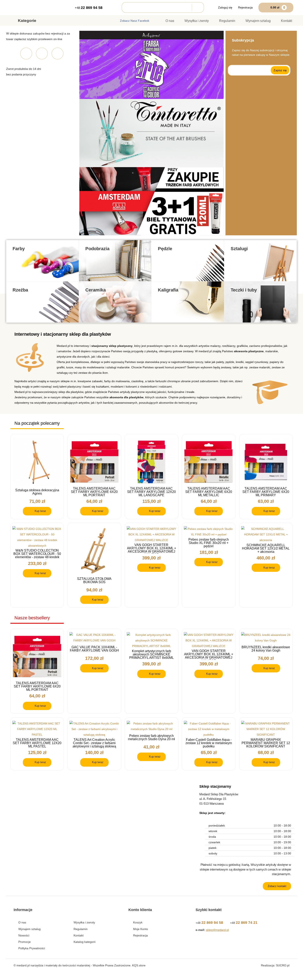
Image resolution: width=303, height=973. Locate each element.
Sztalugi (239, 248)
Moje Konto (140, 929)
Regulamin (227, 21)
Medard (27, 7)
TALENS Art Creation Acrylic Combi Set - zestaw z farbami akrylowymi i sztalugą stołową (94, 743)
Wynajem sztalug (258, 21)
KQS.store (139, 965)
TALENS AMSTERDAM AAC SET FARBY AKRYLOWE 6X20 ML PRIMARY (265, 492)
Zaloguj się (225, 7)
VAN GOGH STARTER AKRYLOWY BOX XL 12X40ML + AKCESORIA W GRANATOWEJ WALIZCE (151, 548)
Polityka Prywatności (31, 948)
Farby (19, 248)
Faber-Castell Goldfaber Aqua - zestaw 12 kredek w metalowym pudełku (209, 743)
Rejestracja (245, 7)
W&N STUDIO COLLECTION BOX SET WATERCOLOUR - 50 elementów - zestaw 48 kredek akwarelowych (37, 554)
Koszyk (137, 922)
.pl (282, 965)
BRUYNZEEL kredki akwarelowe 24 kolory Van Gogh (266, 649)
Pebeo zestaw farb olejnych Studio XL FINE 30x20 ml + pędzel (208, 543)
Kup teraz (40, 511)
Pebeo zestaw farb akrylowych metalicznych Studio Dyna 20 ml (151, 737)
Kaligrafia (168, 290)
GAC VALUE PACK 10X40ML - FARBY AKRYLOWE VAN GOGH (94, 649)
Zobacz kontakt (277, 886)
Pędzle (165, 248)
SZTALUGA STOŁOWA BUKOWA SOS (94, 580)
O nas (170, 21)
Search (197, 7)
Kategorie (27, 20)
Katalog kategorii (84, 941)
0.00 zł (277, 7)
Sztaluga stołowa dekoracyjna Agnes (37, 492)
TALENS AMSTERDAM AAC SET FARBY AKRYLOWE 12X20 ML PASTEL (37, 743)
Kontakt (286, 21)
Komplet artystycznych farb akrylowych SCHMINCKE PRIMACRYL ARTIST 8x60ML (151, 654)
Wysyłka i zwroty (196, 21)
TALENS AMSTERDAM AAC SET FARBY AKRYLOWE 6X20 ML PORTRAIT (94, 492)
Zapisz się (280, 70)
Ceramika (95, 290)
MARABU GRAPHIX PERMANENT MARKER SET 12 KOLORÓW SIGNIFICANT (266, 743)
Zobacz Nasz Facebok (134, 20)
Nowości (23, 935)
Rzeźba (20, 290)
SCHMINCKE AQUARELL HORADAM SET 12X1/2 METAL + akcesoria (266, 548)
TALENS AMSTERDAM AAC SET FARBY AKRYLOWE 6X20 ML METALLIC (208, 492)
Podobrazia (97, 248)
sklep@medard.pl (217, 929)
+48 (88, 8)
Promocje (24, 941)
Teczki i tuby (244, 290)
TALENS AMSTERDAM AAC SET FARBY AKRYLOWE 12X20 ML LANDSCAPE (151, 492)
